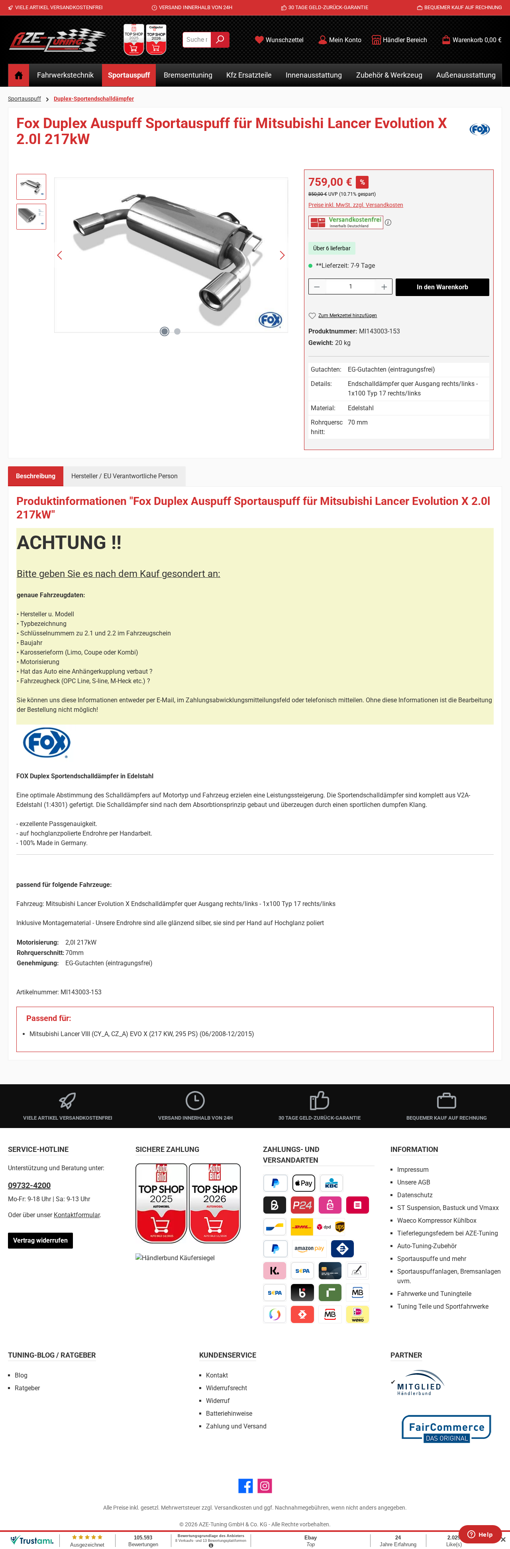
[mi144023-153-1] (171, 255)
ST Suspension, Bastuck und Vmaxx (448, 1208)
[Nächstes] (282, 255)
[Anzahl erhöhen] (384, 286)
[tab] (35, 476)
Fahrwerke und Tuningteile (434, 1294)
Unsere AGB (413, 1182)
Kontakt (217, 1375)
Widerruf (218, 1401)
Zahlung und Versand (236, 1426)
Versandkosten (233, 1507)
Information (414, 1149)
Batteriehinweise (229, 1413)
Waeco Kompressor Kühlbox (437, 1220)
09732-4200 (29, 1185)
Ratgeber (27, 1388)
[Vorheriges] (60, 255)
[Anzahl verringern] (316, 286)
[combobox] (196, 40)
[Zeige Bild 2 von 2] (177, 331)
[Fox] (480, 134)
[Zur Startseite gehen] (58, 39)
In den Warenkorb (442, 287)
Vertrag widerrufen (40, 1240)
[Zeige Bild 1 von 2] (164, 331)
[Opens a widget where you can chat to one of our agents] (480, 1535)
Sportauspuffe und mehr (431, 1259)
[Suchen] (220, 40)
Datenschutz (415, 1195)
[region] (152, 255)
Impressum (413, 1169)
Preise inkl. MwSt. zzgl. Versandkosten (355, 205)
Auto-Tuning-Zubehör (427, 1246)
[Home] (18, 75)
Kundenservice (227, 1355)
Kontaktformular (77, 1215)
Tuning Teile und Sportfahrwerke (442, 1306)
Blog (21, 1375)
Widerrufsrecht (226, 1388)
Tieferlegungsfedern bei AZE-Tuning (447, 1233)
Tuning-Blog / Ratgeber (52, 1355)
